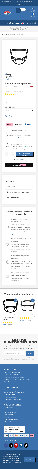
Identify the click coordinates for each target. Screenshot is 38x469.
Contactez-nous (9, 407)
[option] (10, 312)
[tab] (19, 181)
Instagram (21, 445)
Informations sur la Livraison (13, 410)
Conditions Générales (11, 419)
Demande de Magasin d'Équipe (14, 377)
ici (12, 234)
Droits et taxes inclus (19, 29)
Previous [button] (3, 316)
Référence (8, 89)
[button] (11, 94)
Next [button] (34, 316)
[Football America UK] (7, 13)
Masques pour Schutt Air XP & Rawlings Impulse (10, 317)
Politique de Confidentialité (13, 422)
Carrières (7, 417)
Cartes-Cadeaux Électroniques (14, 392)
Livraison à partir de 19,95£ (19, 28)
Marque (7, 86)
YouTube (16, 445)
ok (30, 353)
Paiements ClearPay (10, 397)
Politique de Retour (10, 412)
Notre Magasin (8, 414)
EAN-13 (7, 91)
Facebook (6, 445)
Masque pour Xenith (26, 315)
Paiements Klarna (9, 394)
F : (5, 99)
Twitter (11, 445)
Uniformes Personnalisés (12, 372)
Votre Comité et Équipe (11, 382)
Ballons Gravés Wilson (11, 374)
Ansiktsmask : (10, 107)
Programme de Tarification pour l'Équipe (17, 379)
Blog (5, 390)
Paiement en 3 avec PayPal (12, 399)
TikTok (26, 445)
